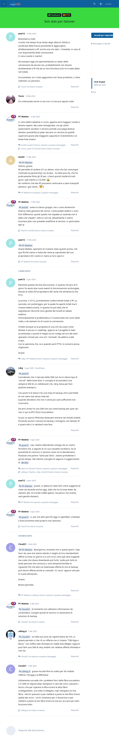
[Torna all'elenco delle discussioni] (3, 3)
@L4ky (24, 462)
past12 (25, 373)
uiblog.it (26, 671)
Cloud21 (26, 609)
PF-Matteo (27, 162)
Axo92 (25, 207)
